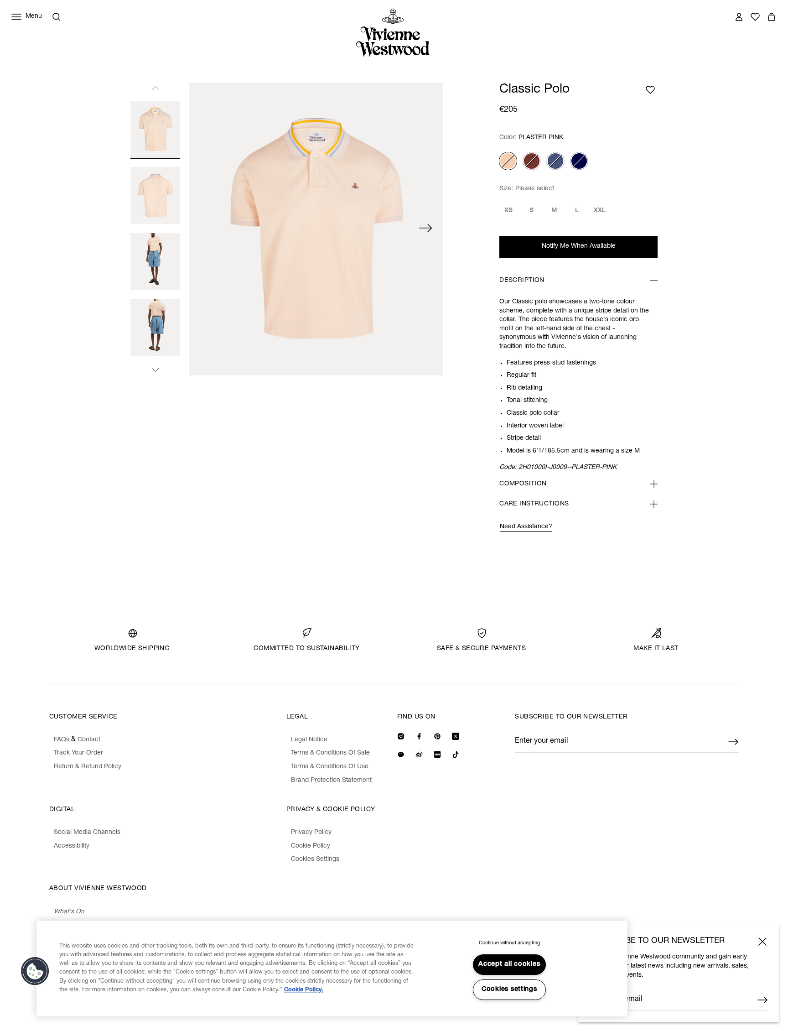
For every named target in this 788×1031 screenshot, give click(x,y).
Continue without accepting (509, 943)
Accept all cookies (509, 964)
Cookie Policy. (303, 990)
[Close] (762, 941)
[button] (35, 971)
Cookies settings (509, 989)
